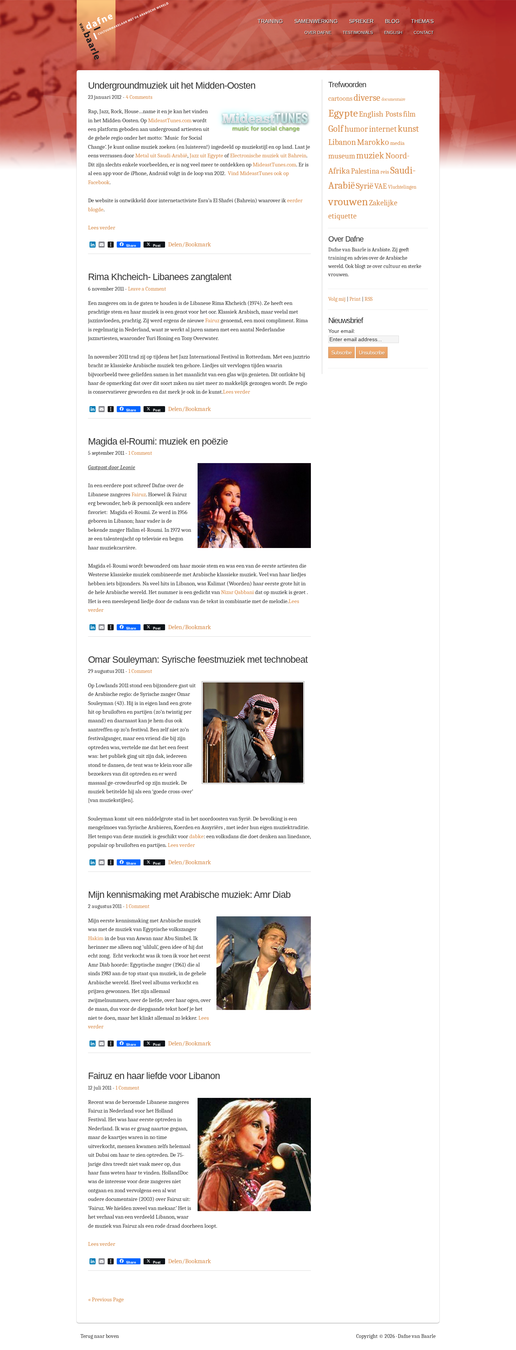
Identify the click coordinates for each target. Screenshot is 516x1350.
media (397, 143)
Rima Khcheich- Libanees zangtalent (159, 276)
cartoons (340, 99)
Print (355, 299)
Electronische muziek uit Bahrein (268, 155)
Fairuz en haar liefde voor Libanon (154, 1075)
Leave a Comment (147, 289)
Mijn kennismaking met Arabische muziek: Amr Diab (189, 894)
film (409, 114)
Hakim (96, 938)
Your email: (341, 331)
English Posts (380, 114)
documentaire (393, 99)
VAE (380, 186)
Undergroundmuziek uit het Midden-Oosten (171, 85)
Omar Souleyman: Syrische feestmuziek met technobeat (197, 659)
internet (383, 129)
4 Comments (139, 97)
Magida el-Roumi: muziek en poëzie (158, 441)
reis (384, 172)
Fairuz (212, 320)
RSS (368, 299)
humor (356, 129)
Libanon (342, 142)
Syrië (364, 186)
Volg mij (337, 299)
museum (341, 156)
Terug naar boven (99, 1336)
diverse (367, 98)
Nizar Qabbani (237, 592)
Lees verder (101, 227)
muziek (370, 156)
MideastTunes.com (170, 120)
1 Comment (140, 453)
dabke (196, 836)
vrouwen (348, 201)
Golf (335, 128)
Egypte (343, 113)
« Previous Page (106, 1299)
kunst (408, 128)
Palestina (365, 171)
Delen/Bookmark (189, 245)
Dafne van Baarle (124, 35)
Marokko (373, 142)
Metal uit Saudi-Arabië (161, 155)
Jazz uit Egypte (206, 155)
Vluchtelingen (402, 187)
